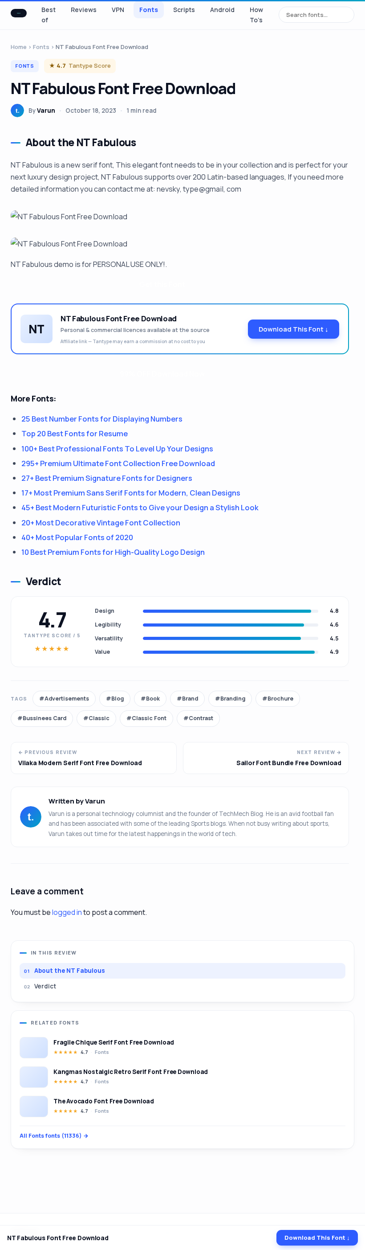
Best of (48, 14)
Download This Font (293, 329)
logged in (67, 912)
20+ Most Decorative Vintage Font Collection (100, 522)
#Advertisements (64, 698)
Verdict (45, 986)
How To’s (256, 14)
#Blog (115, 698)
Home (19, 47)
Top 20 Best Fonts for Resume (74, 433)
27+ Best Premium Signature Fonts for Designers (106, 478)
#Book (150, 698)
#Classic (96, 718)
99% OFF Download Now (162, 374)
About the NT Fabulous (69, 971)
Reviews (84, 9)
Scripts (184, 9)
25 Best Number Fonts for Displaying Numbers (101, 419)
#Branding (230, 698)
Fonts (148, 9)
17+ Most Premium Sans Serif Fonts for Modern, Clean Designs (130, 493)
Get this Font (162, 284)
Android (222, 9)
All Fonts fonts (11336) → (54, 1135)
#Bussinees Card (41, 718)
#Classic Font (146, 718)
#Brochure (277, 698)
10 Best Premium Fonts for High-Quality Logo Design (113, 552)
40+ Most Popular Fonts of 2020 (77, 537)
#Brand (187, 698)
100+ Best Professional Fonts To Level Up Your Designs (117, 448)
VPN (118, 9)
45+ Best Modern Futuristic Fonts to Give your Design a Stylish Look (140, 507)
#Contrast (198, 718)
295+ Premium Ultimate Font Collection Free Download (118, 463)
